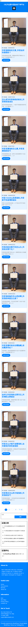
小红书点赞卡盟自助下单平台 (14, 4)
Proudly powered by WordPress (10, 623)
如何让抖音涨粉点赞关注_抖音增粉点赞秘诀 (13, 395)
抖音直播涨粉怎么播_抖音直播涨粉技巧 (13, 149)
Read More (6, 60)
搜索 (3, 514)
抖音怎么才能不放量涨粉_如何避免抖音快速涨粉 (13, 444)
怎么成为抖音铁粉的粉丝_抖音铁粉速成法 (13, 100)
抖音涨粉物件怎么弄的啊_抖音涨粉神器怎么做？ (13, 297)
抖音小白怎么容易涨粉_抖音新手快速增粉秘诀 (13, 199)
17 (15, 510)
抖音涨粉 (5, 48)
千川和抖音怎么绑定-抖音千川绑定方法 (13, 535)
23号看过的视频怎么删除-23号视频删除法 (14, 538)
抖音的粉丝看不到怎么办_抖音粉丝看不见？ (13, 248)
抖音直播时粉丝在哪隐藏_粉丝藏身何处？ (13, 346)
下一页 (20, 510)
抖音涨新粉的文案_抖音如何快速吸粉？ (13, 51)
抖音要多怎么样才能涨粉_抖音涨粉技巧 (13, 494)
